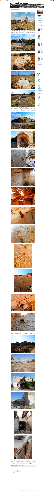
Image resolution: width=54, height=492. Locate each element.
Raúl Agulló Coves (26, 466)
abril (38, 97)
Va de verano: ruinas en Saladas (40, 87)
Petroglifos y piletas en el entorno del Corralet (42, 29)
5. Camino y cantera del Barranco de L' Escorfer (40, 21)
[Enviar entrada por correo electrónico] (19, 465)
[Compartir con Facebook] (22, 465)
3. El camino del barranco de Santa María (40, 18)
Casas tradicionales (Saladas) (21, 466)
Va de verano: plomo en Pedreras (40, 92)
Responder (14, 472)
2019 (38, 80)
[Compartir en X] (21, 465)
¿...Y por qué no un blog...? (19, 3)
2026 (38, 74)
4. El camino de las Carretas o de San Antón (40, 20)
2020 (38, 79)
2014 (38, 103)
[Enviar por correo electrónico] (20, 465)
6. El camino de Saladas (40, 22)
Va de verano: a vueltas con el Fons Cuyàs (40, 89)
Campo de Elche (14, 466)
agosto (39, 85)
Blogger (36, 490)
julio (38, 86)
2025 (38, 75)
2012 (38, 105)
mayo (38, 96)
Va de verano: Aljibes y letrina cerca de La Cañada (40, 91)
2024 (38, 76)
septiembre (39, 84)
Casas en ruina (17, 466)
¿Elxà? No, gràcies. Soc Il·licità (41, 44)
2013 (38, 104)
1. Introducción (39, 16)
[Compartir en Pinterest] (23, 465)
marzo (39, 98)
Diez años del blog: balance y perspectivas (40, 94)
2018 (38, 81)
